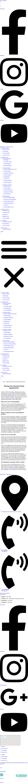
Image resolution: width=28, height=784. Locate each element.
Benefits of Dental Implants (10, 199)
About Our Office (5, 148)
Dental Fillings (7, 171)
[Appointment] (0, 770)
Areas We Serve (6, 155)
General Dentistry (6, 168)
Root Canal (6, 178)
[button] (14, 263)
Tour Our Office (6, 153)
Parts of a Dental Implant (9, 197)
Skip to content (3, 0)
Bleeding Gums (6, 210)
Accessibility (4, 750)
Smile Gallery (4, 227)
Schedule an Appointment (8, 233)
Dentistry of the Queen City (13, 394)
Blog (2, 231)
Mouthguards (7, 176)
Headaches (5, 214)
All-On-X (6, 205)
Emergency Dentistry (8, 173)
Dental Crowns (7, 186)
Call (1, 767)
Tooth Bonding (7, 163)
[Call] (0, 766)
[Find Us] (0, 781)
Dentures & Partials (8, 190)
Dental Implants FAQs (9, 207)
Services (2, 778)
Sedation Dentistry (8, 180)
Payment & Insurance (7, 221)
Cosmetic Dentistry (7, 158)
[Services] (0, 777)
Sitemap (3, 746)
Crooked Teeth (6, 212)
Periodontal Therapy (8, 191)
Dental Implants (6, 196)
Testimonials (5, 151)
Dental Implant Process (9, 201)
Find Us (1, 782)
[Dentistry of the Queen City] (6, 146)
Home (4, 381)
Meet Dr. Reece (6, 149)
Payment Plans (6, 223)
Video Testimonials (7, 229)
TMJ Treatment (7, 193)
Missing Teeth (6, 216)
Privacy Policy (4, 748)
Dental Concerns (5, 209)
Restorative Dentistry (7, 184)
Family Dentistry (7, 174)
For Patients (3, 220)
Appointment (3, 771)
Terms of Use (4, 752)
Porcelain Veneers (8, 161)
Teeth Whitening (7, 165)
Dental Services (4, 157)
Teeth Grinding (6, 218)
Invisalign (6, 159)
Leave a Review (6, 225)
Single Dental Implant (8, 203)
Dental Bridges (7, 188)
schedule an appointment (13, 468)
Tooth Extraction (7, 182)
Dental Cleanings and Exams (10, 169)
